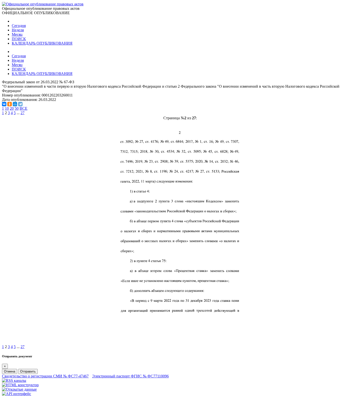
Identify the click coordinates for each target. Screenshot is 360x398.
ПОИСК (19, 39)
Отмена (9, 371)
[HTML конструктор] (20, 385)
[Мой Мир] (15, 104)
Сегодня (19, 26)
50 (17, 108)
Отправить (28, 371)
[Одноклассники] (9, 104)
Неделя (18, 30)
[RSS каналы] (14, 380)
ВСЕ (23, 108)
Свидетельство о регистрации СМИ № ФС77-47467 (45, 376)
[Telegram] (20, 104)
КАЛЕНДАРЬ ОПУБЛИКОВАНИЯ (42, 43)
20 (12, 108)
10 (7, 108)
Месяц (17, 34)
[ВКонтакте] (4, 104)
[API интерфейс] (16, 394)
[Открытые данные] (19, 389)
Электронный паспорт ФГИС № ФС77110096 (130, 376)
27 (22, 113)
